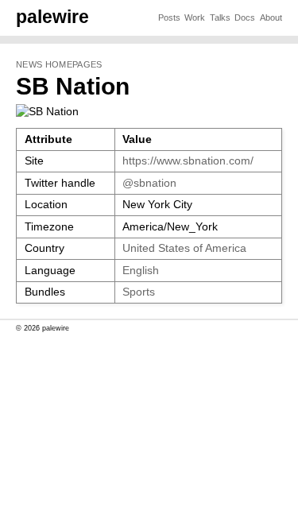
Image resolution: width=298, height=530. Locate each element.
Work (194, 17)
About (271, 17)
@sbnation (149, 183)
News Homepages (59, 64)
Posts (169, 17)
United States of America (184, 248)
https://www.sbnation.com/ (187, 161)
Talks (220, 17)
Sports (138, 292)
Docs (244, 17)
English (140, 271)
